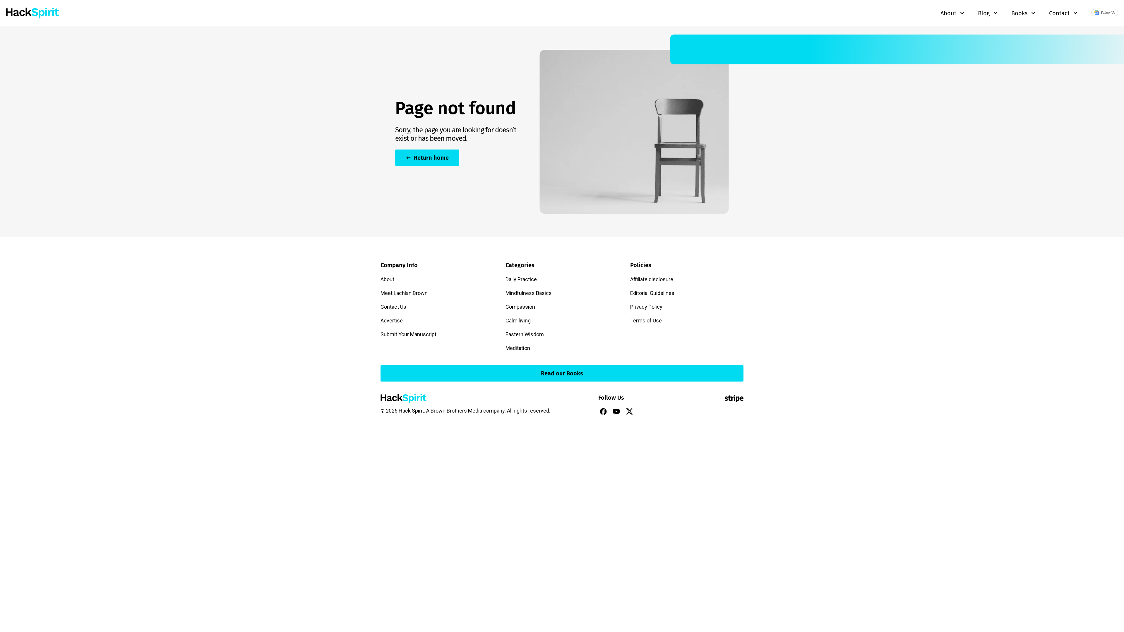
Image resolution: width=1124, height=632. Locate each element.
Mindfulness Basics (529, 293)
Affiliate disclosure (651, 279)
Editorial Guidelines (652, 293)
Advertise (392, 320)
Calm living (518, 320)
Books (1019, 13)
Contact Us (393, 307)
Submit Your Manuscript (408, 334)
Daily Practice (521, 279)
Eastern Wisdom (525, 334)
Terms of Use (646, 320)
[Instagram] (643, 411)
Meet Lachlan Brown (404, 293)
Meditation (518, 348)
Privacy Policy (646, 307)
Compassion (520, 307)
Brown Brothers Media (456, 411)
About (387, 279)
